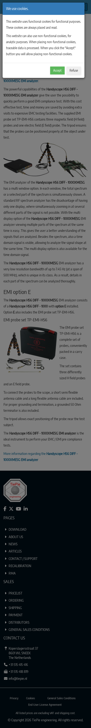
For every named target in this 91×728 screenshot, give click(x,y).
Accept (57, 70)
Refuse (74, 70)
